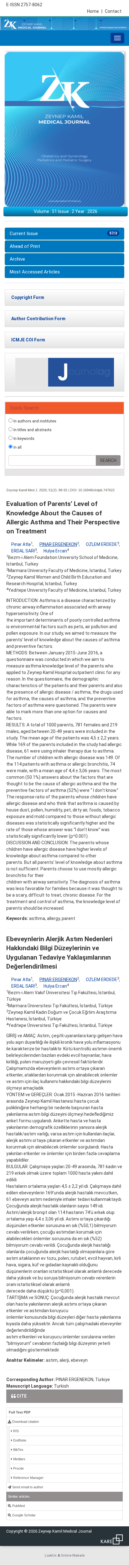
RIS (15, 1431)
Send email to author (27, 1487)
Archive (17, 259)
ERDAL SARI (23, 550)
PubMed (18, 1506)
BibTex (17, 1450)
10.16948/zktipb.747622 (96, 490)
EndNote (19, 1440)
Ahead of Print (25, 246)
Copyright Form (27, 297)
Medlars (18, 1459)
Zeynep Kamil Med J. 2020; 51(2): (32, 490)
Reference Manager (28, 1478)
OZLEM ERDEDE (101, 544)
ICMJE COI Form (28, 339)
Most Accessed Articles (35, 272)
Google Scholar (23, 1515)
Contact (113, 11)
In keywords (23, 438)
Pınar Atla (21, 544)
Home (94, 11)
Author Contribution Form (38, 318)
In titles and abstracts (32, 429)
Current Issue (63, 233)
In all (17, 447)
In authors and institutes (34, 421)
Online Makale (73, 1555)
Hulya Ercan (55, 550)
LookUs (51, 1555)
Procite (18, 1468)
